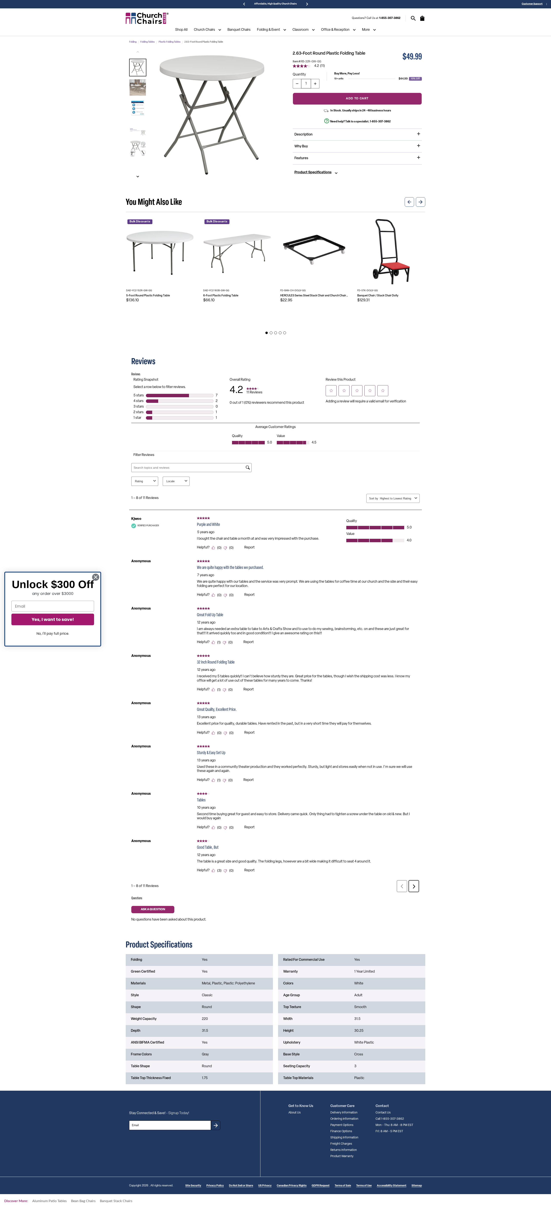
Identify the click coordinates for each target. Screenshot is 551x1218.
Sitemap (417, 1185)
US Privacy (265, 1185)
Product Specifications (312, 172)
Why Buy (301, 146)
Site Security (193, 1185)
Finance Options (341, 1131)
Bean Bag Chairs (83, 1201)
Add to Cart (357, 98)
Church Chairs (204, 30)
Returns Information (343, 1150)
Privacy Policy (215, 1185)
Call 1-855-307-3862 (390, 1119)
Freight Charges (341, 1144)
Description (303, 134)
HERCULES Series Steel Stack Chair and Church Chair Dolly (314, 295)
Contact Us (383, 1112)
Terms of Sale (343, 1185)
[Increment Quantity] (315, 83)
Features (301, 158)
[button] (137, 67)
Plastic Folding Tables (170, 42)
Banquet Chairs (239, 30)
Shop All (181, 30)
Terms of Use (364, 1185)
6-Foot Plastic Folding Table (220, 295)
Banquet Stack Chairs (116, 1201)
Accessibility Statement (391, 1185)
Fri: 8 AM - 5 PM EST (389, 1131)
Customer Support (532, 4)
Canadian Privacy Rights (291, 1185)
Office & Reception (335, 30)
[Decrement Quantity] (297, 83)
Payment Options (341, 1125)
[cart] (422, 20)
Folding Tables (147, 42)
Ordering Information (344, 1119)
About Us (294, 1112)
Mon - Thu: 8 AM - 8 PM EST (394, 1125)
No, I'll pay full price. (52, 633)
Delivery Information (344, 1112)
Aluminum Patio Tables (49, 1201)
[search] (413, 18)
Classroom (301, 30)
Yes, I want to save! (53, 619)
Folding (132, 42)
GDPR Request (321, 1185)
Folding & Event (268, 30)
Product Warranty (341, 1156)
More (366, 30)
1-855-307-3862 (389, 18)
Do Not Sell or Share (241, 1185)
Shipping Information (344, 1137)
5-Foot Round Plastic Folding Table (148, 295)
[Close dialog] (95, 577)
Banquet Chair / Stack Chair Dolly (377, 295)
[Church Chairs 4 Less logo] (147, 18)
